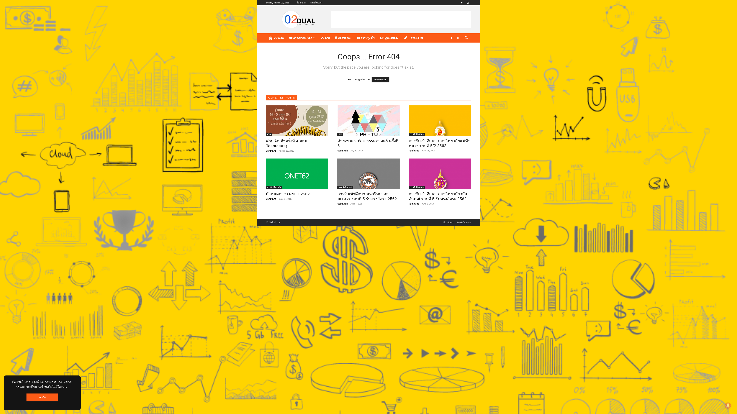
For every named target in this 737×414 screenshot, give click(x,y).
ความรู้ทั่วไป (367, 37)
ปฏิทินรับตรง (390, 37)
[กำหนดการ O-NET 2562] (297, 174)
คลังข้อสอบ (344, 37)
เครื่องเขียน (416, 37)
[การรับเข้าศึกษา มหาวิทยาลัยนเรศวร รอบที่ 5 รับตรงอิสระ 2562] (368, 174)
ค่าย (327, 37)
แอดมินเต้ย (271, 151)
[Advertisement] (401, 19)
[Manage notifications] (728, 405)
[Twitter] (468, 2)
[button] (466, 38)
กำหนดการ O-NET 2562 (288, 194)
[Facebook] (462, 2)
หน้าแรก (278, 37)
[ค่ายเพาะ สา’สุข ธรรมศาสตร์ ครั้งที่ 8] (368, 120)
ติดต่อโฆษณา (316, 3)
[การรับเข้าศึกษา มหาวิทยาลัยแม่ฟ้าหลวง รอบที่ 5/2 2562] (440, 120)
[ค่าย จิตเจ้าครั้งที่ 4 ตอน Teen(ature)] (297, 120)
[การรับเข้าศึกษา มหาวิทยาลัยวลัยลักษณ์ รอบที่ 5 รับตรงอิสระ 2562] (440, 174)
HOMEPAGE (380, 79)
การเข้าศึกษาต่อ (302, 37)
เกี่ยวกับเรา (301, 3)
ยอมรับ (42, 397)
